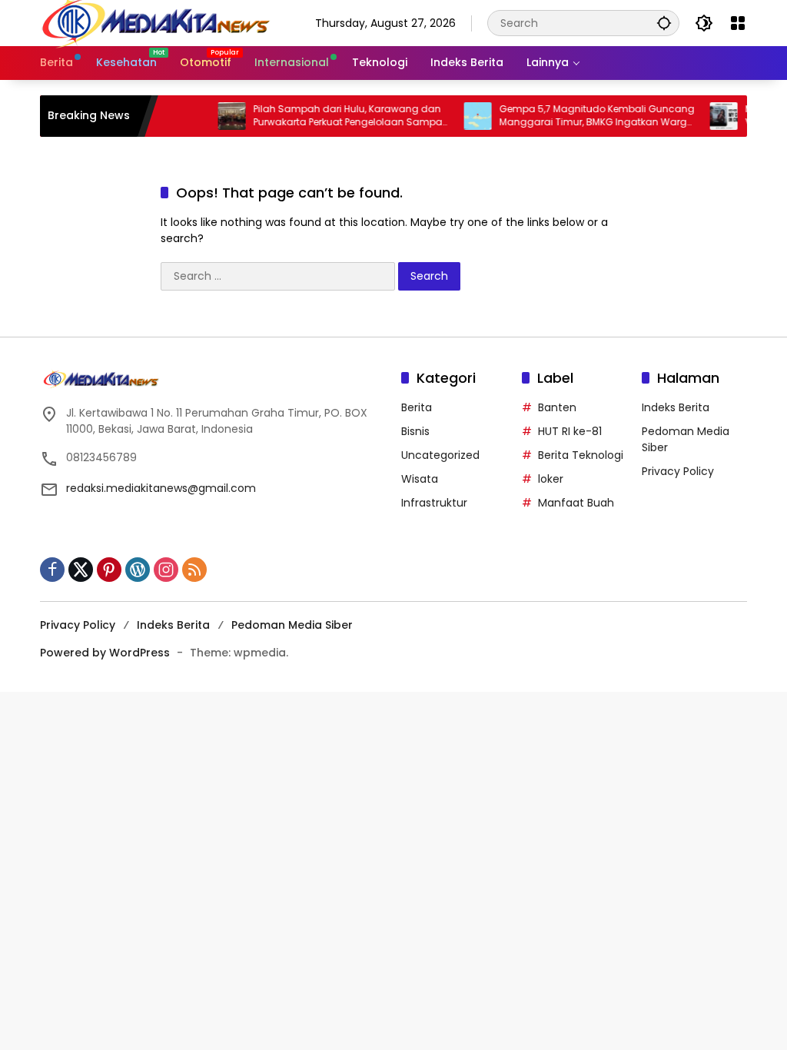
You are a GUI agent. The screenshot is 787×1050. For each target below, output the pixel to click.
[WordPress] (137, 569)
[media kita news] (155, 22)
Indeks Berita (675, 407)
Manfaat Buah (576, 502)
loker (550, 479)
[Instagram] (166, 569)
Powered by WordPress (105, 652)
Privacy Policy (678, 471)
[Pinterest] (109, 569)
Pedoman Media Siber (292, 625)
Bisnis (415, 431)
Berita (416, 407)
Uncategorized (440, 455)
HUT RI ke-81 (570, 431)
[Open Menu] (738, 23)
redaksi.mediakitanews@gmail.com (161, 488)
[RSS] (194, 569)
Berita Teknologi (580, 455)
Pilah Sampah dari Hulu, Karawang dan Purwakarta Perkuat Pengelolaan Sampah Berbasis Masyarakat (339, 116)
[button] (664, 22)
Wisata (419, 479)
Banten (557, 407)
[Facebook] (52, 569)
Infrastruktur (434, 502)
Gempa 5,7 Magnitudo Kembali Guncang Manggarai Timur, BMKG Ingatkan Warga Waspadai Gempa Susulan (584, 116)
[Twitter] (80, 569)
